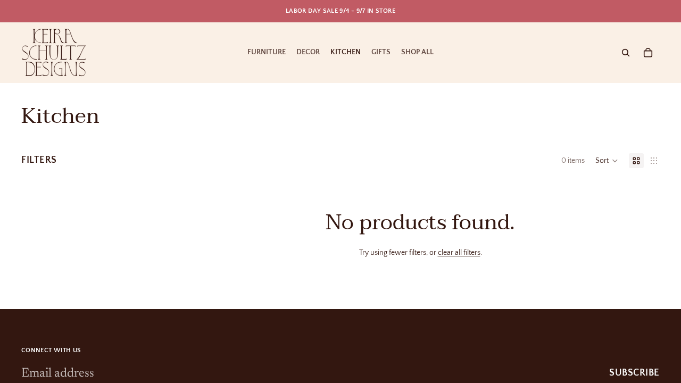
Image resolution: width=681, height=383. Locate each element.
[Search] (625, 52)
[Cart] (648, 52)
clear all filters (459, 252)
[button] (606, 160)
